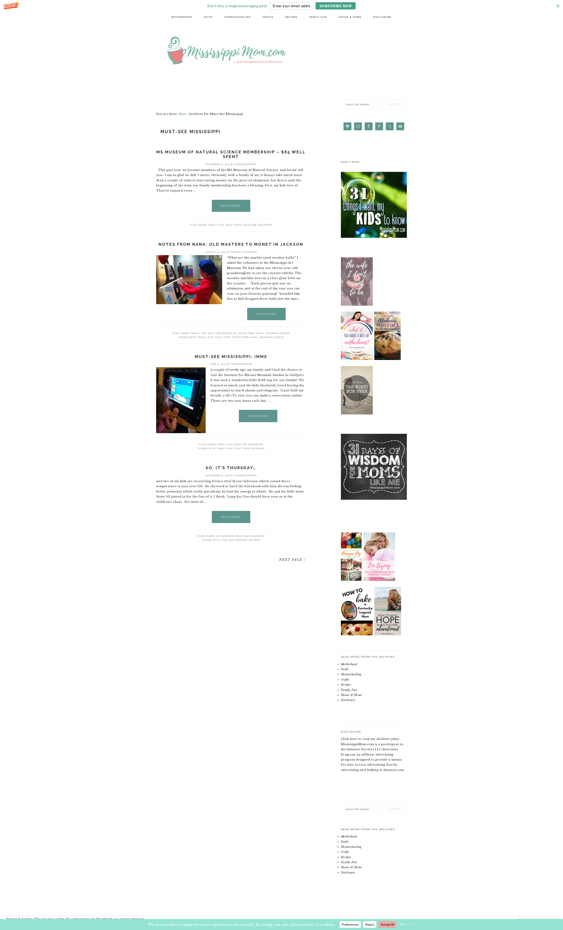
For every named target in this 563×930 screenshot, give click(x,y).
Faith (344, 669)
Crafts (345, 679)
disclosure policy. (388, 739)
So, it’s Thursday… (231, 467)
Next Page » (292, 560)
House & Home (351, 695)
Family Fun (216, 225)
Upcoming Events (277, 333)
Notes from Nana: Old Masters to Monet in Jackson (231, 244)
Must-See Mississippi (257, 225)
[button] (281, 6)
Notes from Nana (250, 333)
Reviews (254, 540)
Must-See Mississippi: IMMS (231, 356)
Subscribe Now (336, 5)
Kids (224, 540)
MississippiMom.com (297, 51)
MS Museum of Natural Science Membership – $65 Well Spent (231, 154)
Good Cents (233, 225)
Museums (257, 448)
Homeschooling (351, 674)
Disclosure (348, 700)
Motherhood (225, 536)
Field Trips (223, 337)
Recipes (346, 685)
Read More (231, 205)
